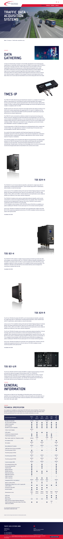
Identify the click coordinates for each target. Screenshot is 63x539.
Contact (57, 5)
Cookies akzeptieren (54, 536)
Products (43, 5)
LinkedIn (34, 526)
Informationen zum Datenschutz (15, 537)
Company (53, 5)
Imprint (35, 528)
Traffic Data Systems (11, 3)
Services (48, 5)
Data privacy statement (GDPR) (39, 529)
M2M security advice (37, 530)
